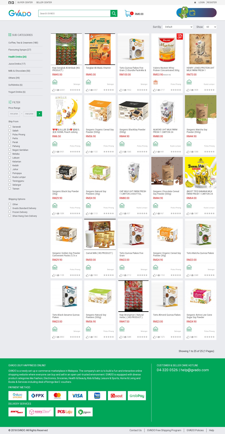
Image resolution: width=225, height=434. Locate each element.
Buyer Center (25, 2)
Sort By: (158, 27)
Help (211, 430)
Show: (200, 27)
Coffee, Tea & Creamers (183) (23, 42)
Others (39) (14, 78)
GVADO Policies (195, 430)
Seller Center (44, 2)
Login (201, 2)
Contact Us (136, 430)
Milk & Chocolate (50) (19, 70)
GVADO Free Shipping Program (164, 430)
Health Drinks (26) (17, 56)
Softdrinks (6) (15, 85)
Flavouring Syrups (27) (19, 49)
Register (212, 2)
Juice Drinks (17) (16, 63)
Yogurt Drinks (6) (16, 92)
